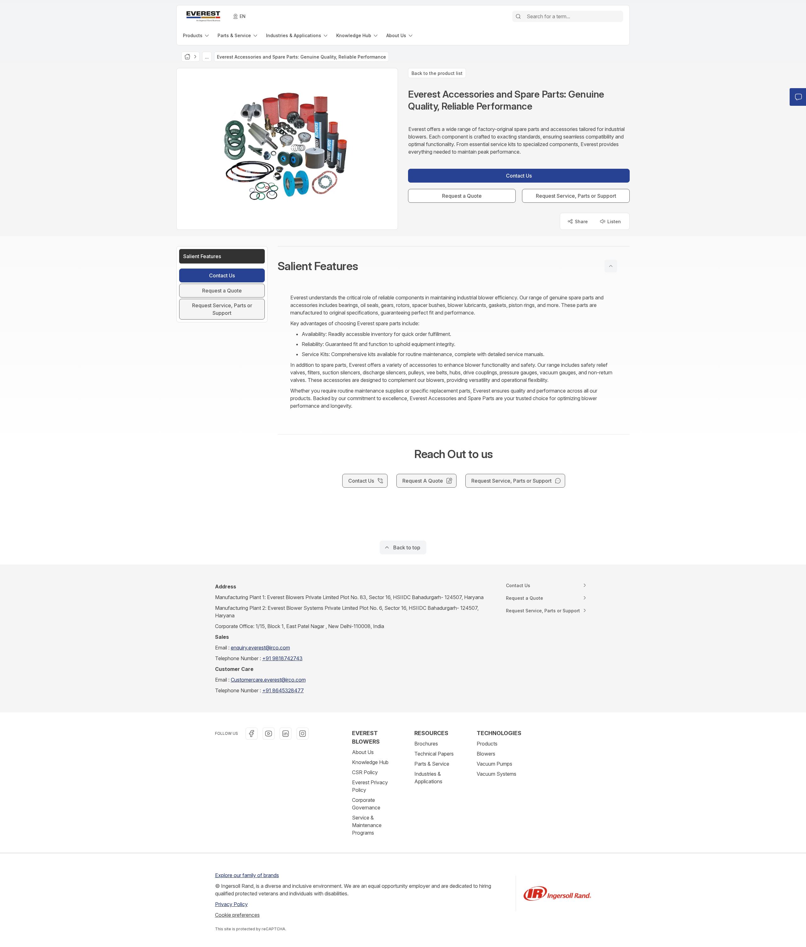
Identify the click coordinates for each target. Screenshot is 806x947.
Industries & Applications (428, 778)
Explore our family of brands (247, 875)
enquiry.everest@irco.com (260, 647)
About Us (363, 752)
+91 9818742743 (282, 658)
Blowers (486, 754)
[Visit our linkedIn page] (286, 734)
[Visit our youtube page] (269, 734)
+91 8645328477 (283, 690)
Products (487, 743)
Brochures (426, 743)
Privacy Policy (231, 904)
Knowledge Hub (370, 762)
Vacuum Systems (496, 774)
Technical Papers (434, 754)
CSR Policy (365, 772)
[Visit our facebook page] (252, 734)
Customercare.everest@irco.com (268, 680)
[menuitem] (196, 35)
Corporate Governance (366, 804)
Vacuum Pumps (494, 764)
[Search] (518, 16)
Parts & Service (431, 764)
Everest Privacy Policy (370, 786)
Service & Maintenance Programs (367, 825)
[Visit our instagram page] (303, 734)
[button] (454, 266)
